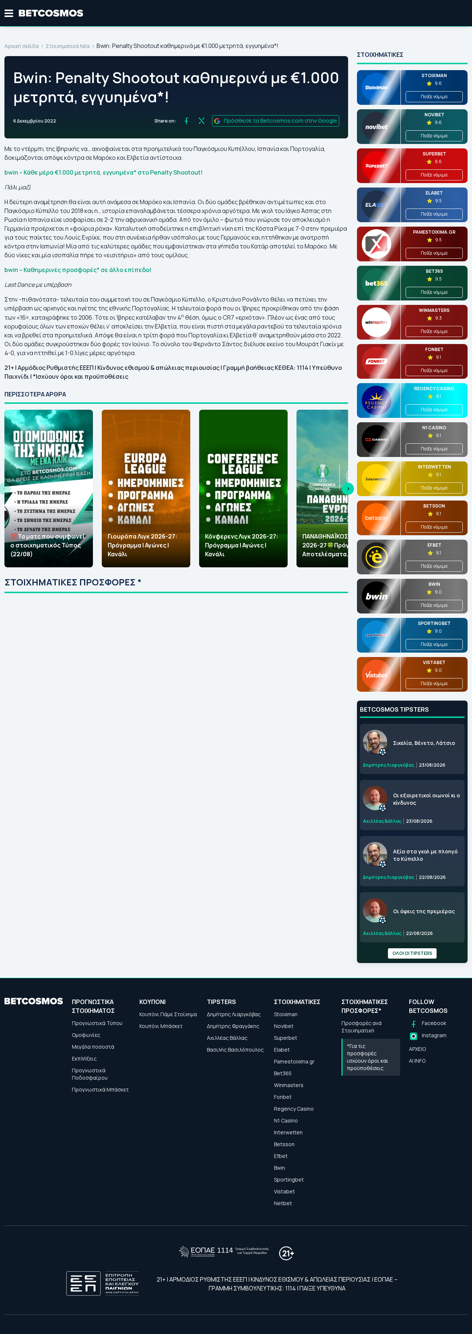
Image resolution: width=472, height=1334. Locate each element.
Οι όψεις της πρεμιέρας (424, 911)
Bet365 (283, 1073)
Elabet (282, 1049)
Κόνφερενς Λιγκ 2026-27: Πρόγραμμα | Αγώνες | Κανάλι (241, 545)
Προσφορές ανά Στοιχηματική (361, 1027)
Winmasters (288, 1085)
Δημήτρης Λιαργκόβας (234, 1014)
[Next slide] (348, 488)
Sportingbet (289, 1179)
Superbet (285, 1037)
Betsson (284, 1144)
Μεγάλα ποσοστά (93, 1046)
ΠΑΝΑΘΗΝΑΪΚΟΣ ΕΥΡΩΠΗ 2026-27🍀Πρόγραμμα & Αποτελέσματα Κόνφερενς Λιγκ (337, 545)
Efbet (281, 1155)
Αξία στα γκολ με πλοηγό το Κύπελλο (425, 855)
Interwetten (288, 1132)
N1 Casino (286, 1120)
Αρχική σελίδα (21, 45)
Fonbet (283, 1096)
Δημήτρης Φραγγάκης (233, 1025)
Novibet (284, 1025)
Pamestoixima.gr (294, 1061)
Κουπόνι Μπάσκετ (161, 1025)
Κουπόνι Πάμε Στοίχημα (168, 1014)
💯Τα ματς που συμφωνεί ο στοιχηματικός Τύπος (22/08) (47, 545)
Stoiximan (286, 1014)
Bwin (279, 1167)
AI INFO (417, 1060)
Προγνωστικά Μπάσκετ (100, 1089)
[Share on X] (201, 121)
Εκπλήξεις (84, 1058)
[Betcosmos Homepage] (51, 13)
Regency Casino (294, 1108)
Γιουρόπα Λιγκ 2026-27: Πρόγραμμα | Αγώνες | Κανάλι (142, 545)
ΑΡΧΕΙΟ (417, 1048)
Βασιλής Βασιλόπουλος (235, 1049)
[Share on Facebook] (186, 121)
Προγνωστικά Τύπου (97, 1023)
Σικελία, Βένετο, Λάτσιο (424, 742)
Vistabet (284, 1191)
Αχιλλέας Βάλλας (227, 1037)
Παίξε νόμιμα (434, 96)
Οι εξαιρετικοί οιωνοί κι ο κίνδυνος (426, 799)
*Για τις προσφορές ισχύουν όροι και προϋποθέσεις (367, 1057)
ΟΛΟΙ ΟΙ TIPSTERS (412, 953)
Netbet (283, 1203)
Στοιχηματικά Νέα (68, 45)
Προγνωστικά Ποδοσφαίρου (90, 1074)
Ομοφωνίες (86, 1034)
